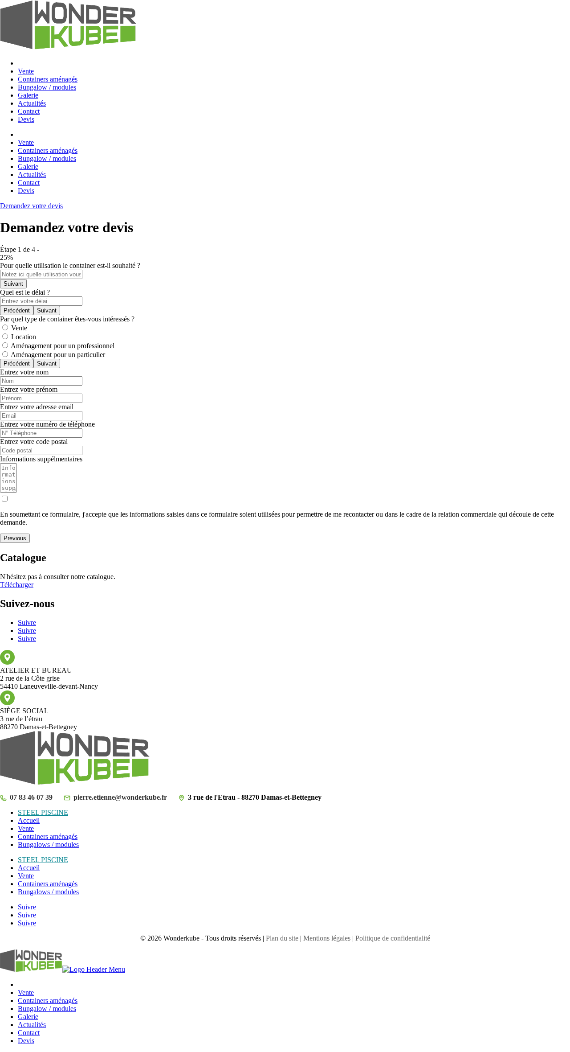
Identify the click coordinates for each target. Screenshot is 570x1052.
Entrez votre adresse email (36, 407)
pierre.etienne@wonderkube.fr (120, 797)
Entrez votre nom (24, 372)
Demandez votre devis (31, 206)
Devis (26, 119)
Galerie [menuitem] (28, 1016)
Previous (15, 538)
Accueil (29, 820)
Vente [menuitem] (26, 992)
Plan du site (282, 938)
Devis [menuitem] (26, 1040)
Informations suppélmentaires (41, 459)
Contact (29, 111)
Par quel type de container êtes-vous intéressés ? (67, 319)
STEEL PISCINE (43, 812)
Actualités (32, 103)
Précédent (17, 310)
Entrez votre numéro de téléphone (47, 424)
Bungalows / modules (48, 844)
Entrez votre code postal (34, 441)
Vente (26, 71)
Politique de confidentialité (392, 938)
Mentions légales (326, 938)
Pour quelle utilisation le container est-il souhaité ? (70, 265)
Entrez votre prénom (28, 389)
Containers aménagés (47, 79)
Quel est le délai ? (25, 292)
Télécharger (16, 584)
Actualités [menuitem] (32, 1024)
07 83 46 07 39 (31, 797)
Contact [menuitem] (29, 1032)
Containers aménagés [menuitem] (47, 1000)
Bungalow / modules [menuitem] (47, 1008)
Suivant (13, 283)
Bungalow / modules (47, 87)
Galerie (28, 95)
